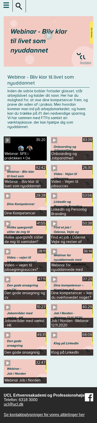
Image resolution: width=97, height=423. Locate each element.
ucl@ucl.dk (13, 404)
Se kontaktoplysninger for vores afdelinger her (44, 415)
